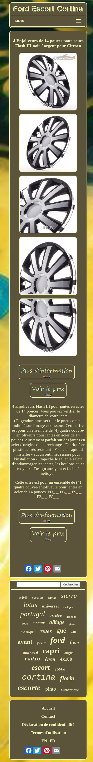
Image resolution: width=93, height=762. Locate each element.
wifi (73, 632)
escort (40, 667)
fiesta (72, 624)
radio (32, 659)
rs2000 (23, 597)
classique (28, 632)
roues (45, 631)
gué (61, 630)
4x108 (66, 659)
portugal (32, 614)
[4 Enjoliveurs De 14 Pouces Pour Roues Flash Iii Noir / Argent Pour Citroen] (48, 82)
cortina (38, 677)
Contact (48, 716)
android (30, 653)
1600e (60, 669)
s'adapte (68, 607)
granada (71, 616)
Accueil (48, 708)
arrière (56, 615)
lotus (30, 604)
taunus (52, 597)
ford (57, 640)
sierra (69, 595)
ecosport (37, 597)
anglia (68, 653)
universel (50, 606)
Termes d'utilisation (48, 732)
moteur (39, 623)
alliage (57, 622)
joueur (41, 643)
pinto (50, 689)
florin (67, 678)
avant (25, 641)
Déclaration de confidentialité (48, 724)
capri (51, 650)
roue (25, 623)
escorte (29, 687)
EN (44, 741)
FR (52, 741)
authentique (70, 690)
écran (50, 659)
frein (74, 642)
